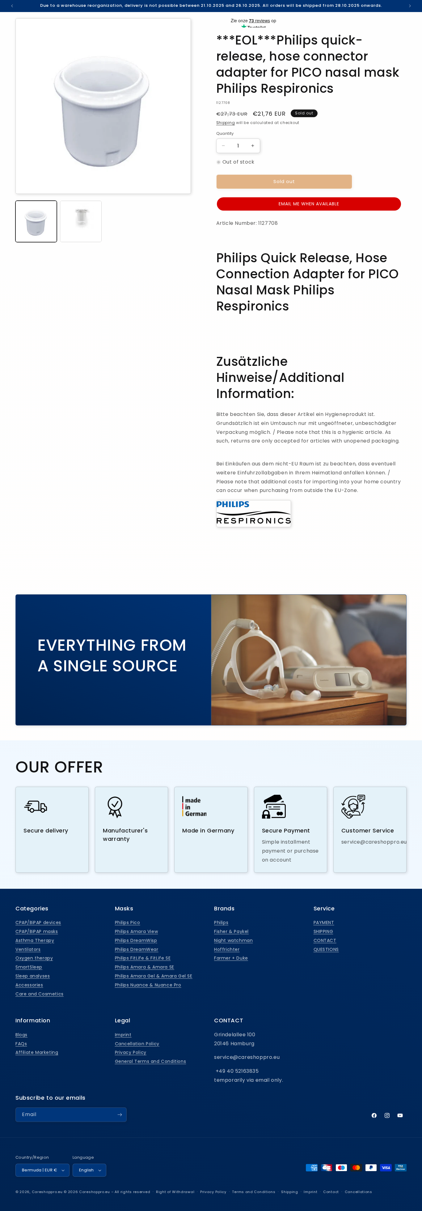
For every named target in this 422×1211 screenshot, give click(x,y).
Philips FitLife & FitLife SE (143, 958)
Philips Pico (127, 922)
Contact (331, 1191)
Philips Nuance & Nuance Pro (148, 985)
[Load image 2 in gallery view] (80, 221)
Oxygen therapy (34, 958)
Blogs (21, 1035)
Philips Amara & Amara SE (144, 967)
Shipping (225, 122)
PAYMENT (324, 922)
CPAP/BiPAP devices (38, 922)
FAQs (21, 1044)
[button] (309, 204)
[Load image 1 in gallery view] (36, 221)
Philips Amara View (136, 931)
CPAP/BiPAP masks (36, 931)
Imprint (123, 1035)
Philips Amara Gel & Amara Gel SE (153, 976)
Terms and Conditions (253, 1191)
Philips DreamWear (136, 949)
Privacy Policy (130, 1052)
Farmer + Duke (231, 958)
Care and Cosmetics (39, 994)
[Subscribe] (119, 1114)
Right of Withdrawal (175, 1191)
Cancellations (358, 1191)
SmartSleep (28, 967)
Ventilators (28, 949)
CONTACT (325, 940)
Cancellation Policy (137, 1044)
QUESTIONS (326, 949)
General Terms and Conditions (150, 1061)
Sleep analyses (32, 976)
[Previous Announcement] (12, 6)
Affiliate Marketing (36, 1052)
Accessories (29, 985)
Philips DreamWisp (136, 940)
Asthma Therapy (34, 940)
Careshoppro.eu (47, 1191)
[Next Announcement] (410, 6)
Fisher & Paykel (231, 931)
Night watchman (233, 940)
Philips (221, 922)
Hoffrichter (227, 949)
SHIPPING (323, 931)
